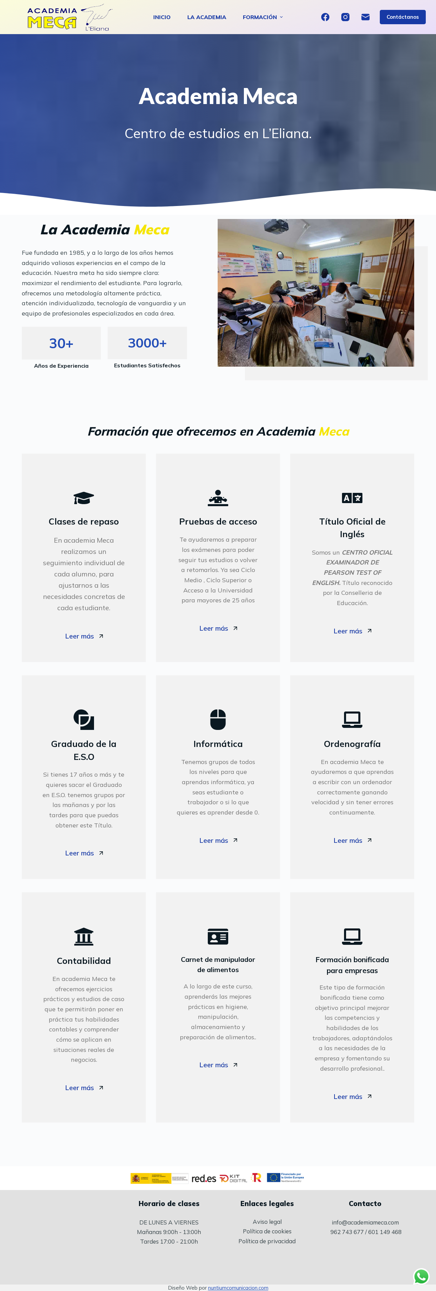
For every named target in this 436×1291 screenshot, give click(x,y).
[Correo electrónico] (365, 17)
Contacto (365, 1203)
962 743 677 (347, 1231)
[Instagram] (345, 17)
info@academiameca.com (365, 1222)
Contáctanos (403, 17)
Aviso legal (267, 1221)
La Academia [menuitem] (206, 17)
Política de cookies (267, 1231)
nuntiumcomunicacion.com (238, 1288)
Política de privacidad (267, 1241)
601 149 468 (385, 1231)
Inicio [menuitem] (162, 17)
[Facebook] (325, 17)
